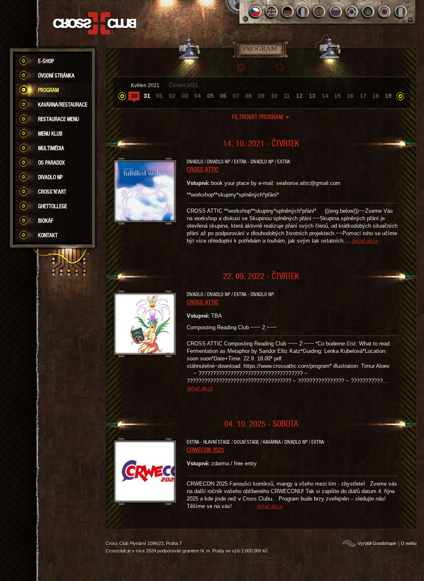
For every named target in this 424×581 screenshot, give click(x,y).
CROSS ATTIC (203, 169)
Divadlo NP (50, 177)
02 (172, 95)
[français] (304, 11)
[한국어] (352, 11)
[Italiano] (401, 11)
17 (363, 95)
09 (261, 95)
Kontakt (48, 235)
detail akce (365, 241)
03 (185, 95)
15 (337, 95)
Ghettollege (52, 206)
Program (48, 90)
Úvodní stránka (56, 75)
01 (159, 95)
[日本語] (384, 11)
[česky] (255, 11)
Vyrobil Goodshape (377, 543)
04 (197, 95)
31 (147, 95)
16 (350, 95)
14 (325, 95)
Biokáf (45, 220)
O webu (409, 543)
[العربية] (368, 11)
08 (248, 95)
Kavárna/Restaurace (62, 104)
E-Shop (46, 61)
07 (236, 95)
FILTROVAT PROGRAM (261, 116)
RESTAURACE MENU (58, 119)
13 (312, 95)
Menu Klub (50, 133)
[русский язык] (336, 11)
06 (223, 95)
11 (287, 95)
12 (299, 95)
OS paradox (51, 162)
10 (274, 95)
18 (375, 95)
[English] (271, 11)
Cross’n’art (52, 191)
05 (210, 95)
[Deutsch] (287, 11)
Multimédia (51, 148)
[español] (320, 11)
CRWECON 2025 (205, 449)
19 (388, 95)
